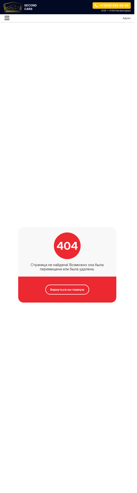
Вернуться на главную (67, 289)
